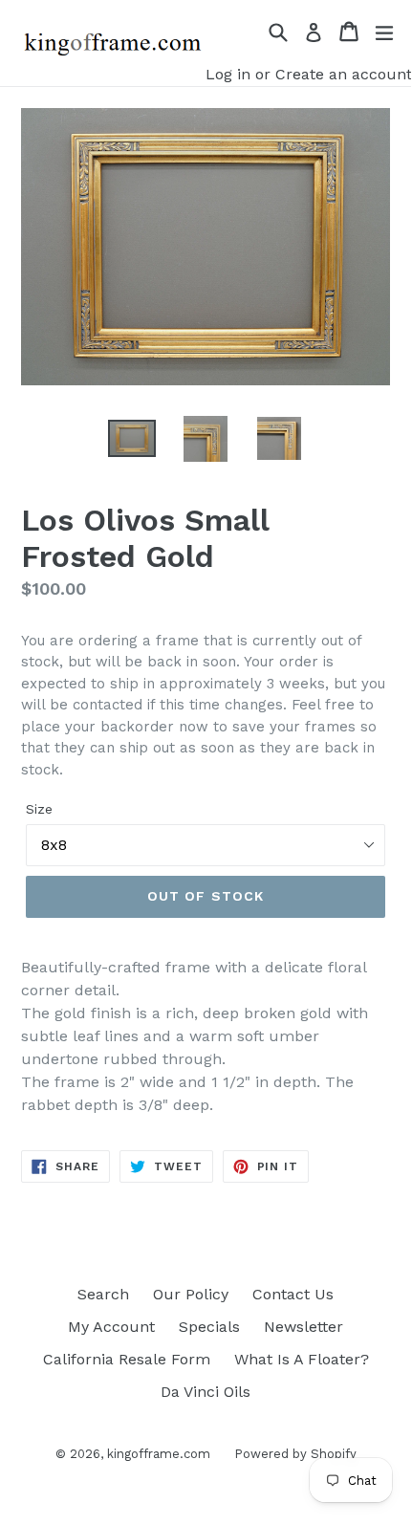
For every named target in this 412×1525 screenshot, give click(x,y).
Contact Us (293, 1294)
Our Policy (190, 1294)
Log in (228, 74)
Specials (209, 1327)
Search (103, 1294)
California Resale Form (126, 1359)
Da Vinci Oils (205, 1392)
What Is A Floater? (301, 1359)
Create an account (343, 74)
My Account (111, 1327)
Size (39, 809)
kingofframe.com (158, 1454)
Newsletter (303, 1327)
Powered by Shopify (295, 1454)
